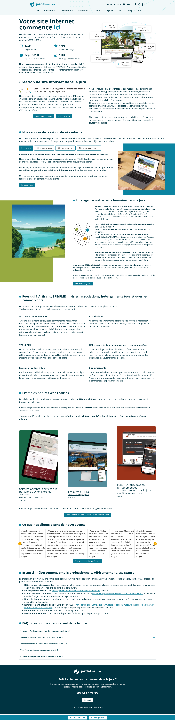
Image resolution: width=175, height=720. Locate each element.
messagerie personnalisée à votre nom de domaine (76, 590)
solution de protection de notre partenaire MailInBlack (117, 593)
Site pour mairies (65, 148)
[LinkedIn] (136, 4)
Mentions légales (98, 707)
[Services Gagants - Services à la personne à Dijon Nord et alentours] (38, 457)
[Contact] (128, 4)
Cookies (82, 707)
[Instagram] (139, 4)
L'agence (109, 10)
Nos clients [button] (83, 10)
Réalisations (67, 10)
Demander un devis (43, 116)
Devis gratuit (98, 717)
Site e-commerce (44, 148)
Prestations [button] (49, 10)
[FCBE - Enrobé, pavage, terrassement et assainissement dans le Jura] (136, 453)
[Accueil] (38, 10)
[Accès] (124, 4)
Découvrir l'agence (83, 283)
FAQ (120, 10)
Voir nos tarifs (64, 116)
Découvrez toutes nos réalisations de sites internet (87, 514)
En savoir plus (27, 185)
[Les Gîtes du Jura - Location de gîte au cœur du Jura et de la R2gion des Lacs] (87, 460)
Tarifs (97, 10)
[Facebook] (142, 4)
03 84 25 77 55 (87, 693)
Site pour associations (89, 148)
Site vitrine (26, 148)
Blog (130, 10)
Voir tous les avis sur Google (87, 561)
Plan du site (89, 707)
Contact (140, 10)
